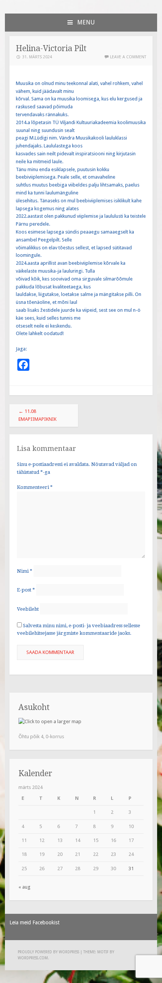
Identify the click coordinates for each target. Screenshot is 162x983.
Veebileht (28, 608)
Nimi (24, 571)
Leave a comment (128, 57)
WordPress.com (33, 958)
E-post (26, 590)
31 (131, 868)
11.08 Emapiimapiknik (37, 415)
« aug (24, 887)
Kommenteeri (35, 487)
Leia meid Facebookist (34, 922)
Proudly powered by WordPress (48, 952)
